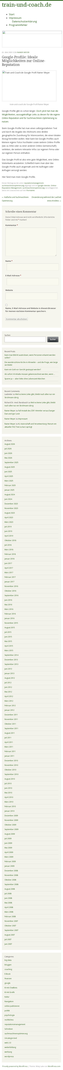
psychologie (10, 1015)
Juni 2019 (8, 531)
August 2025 (10, 467)
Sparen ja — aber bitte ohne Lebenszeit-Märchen (25, 378)
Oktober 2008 (10, 880)
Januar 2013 (9, 673)
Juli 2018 (8, 545)
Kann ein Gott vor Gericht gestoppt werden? (23, 369)
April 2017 (9, 568)
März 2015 (9, 650)
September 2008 (11, 884)
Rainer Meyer (23, 52)
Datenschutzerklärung (24, 21)
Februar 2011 (10, 751)
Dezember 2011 (11, 714)
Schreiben (9, 1029)
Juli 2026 (8, 448)
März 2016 (9, 609)
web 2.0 (8, 1042)
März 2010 (9, 802)
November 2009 (11, 820)
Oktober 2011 (10, 724)
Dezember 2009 (11, 815)
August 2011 (10, 733)
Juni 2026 (8, 453)
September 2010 (11, 774)
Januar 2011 (9, 756)
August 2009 (10, 834)
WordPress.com (54, 1066)
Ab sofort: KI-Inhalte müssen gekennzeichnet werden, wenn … (30, 374)
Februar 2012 (10, 705)
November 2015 (11, 623)
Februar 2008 (10, 916)
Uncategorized (11, 1038)
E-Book (7, 974)
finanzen (8, 978)
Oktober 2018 (10, 540)
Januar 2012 (9, 710)
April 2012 (9, 696)
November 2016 (11, 586)
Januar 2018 (9, 558)
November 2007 (11, 921)
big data (8, 960)
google (7, 983)
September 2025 (11, 462)
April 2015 (9, 646)
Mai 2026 (8, 458)
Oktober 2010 (10, 769)
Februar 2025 (10, 485)
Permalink (31, 190)
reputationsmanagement (34, 183)
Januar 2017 (9, 581)
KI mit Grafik (10, 992)
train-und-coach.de (26, 5)
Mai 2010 (8, 792)
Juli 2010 (8, 783)
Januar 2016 (9, 618)
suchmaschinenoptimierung (13, 185)
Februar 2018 (10, 554)
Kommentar (11, 225)
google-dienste (44, 185)
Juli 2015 (8, 632)
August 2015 (10, 627)
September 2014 (11, 655)
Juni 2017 (8, 563)
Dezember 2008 (11, 870)
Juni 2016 (8, 600)
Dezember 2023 (11, 503)
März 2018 (9, 549)
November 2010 (11, 765)
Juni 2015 (8, 636)
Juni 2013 (8, 669)
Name (8, 261)
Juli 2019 (8, 526)
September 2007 (11, 930)
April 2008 (9, 907)
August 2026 (10, 444)
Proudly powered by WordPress (14, 1066)
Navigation (9, 1001)
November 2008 (11, 875)
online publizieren (12, 1006)
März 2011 (9, 747)
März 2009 (9, 857)
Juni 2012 (8, 687)
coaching (8, 969)
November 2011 (11, 719)
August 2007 (10, 935)
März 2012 (9, 701)
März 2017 (9, 572)
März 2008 (9, 912)
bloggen (8, 964)
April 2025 (9, 476)
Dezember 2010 (11, 760)
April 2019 (9, 536)
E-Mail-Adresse (13, 275)
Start (11, 14)
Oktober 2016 (10, 591)
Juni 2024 (8, 499)
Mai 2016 (8, 604)
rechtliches (9, 1020)
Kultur (7, 997)
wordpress (9, 1056)
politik (7, 1010)
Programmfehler (18, 25)
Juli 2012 (8, 682)
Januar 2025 (9, 490)
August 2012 (10, 678)
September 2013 (11, 664)
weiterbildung (10, 1047)
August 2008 (10, 889)
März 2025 (9, 481)
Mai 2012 (8, 691)
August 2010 (10, 779)
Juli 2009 (8, 838)
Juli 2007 (8, 939)
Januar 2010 (9, 811)
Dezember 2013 (11, 659)
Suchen (7, 335)
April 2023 (9, 517)
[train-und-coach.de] (32, 33)
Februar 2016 (10, 614)
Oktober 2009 (10, 825)
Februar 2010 (10, 806)
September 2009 (11, 829)
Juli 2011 (8, 737)
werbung (8, 1052)
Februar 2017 (10, 577)
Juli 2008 (8, 893)
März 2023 (9, 522)
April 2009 (9, 852)
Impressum (15, 18)
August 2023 (10, 513)
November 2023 (11, 508)
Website (9, 290)
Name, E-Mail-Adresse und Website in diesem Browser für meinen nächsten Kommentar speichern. (30, 309)
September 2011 (11, 728)
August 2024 (10, 494)
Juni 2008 (8, 898)
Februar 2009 (10, 861)
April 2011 (9, 742)
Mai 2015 (8, 641)
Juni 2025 (8, 471)
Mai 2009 (8, 847)
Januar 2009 (9, 866)
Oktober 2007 (10, 925)
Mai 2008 (8, 902)
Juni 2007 (8, 944)
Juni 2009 (8, 843)
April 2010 (9, 797)
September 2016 (11, 595)
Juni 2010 (8, 788)
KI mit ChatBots (11, 987)
